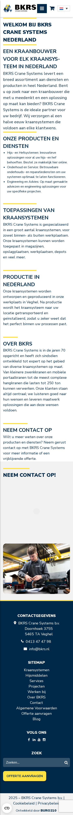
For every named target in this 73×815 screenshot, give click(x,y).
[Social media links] (29, 739)
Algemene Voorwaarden (36, 708)
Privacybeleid (49, 803)
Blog (37, 719)
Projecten (37, 686)
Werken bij (37, 691)
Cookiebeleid (24, 803)
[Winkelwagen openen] (52, 8)
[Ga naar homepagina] (19, 8)
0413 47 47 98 (39, 641)
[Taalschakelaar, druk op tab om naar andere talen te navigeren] (63, 8)
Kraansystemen (36, 670)
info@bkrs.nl (39, 649)
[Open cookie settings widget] (7, 808)
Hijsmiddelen (36, 675)
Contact (36, 702)
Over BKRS (36, 697)
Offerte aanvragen (36, 713)
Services (36, 680)
